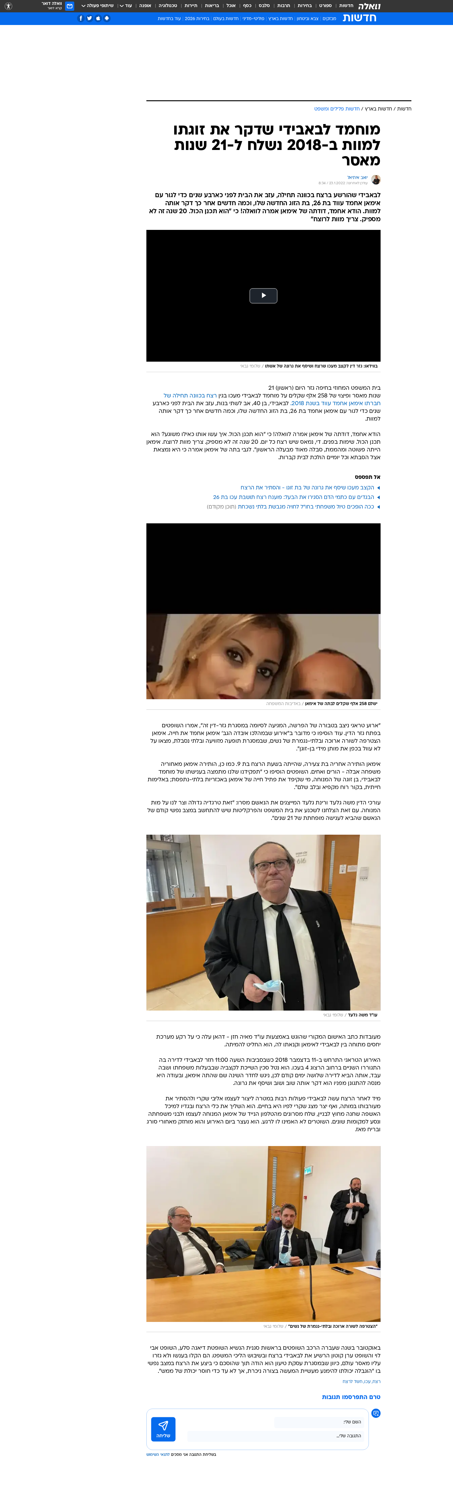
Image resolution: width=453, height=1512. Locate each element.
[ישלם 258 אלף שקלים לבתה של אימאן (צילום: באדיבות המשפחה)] (263, 616)
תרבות (283, 6)
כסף (247, 6)
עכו (367, 1382)
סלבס (264, 6)
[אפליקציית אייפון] (98, 18)
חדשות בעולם (226, 19)
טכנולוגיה (168, 6)
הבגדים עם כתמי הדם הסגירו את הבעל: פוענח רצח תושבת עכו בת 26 (293, 497)
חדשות (346, 6)
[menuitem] (342, 6)
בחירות (305, 6)
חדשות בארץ (280, 19)
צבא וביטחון (308, 19)
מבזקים (329, 19)
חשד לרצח (352, 1382)
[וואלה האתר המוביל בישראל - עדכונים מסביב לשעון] (369, 6)
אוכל (231, 6)
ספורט (325, 6)
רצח (377, 1382)
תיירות (191, 6)
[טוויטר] (89, 18)
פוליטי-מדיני (253, 19)
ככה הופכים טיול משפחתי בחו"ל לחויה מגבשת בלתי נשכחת (306, 507)
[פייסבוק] (81, 18)
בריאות (212, 6)
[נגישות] (8, 6)
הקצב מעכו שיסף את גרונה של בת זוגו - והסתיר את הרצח (307, 488)
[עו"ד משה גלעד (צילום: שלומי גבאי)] (263, 928)
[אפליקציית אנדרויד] (107, 18)
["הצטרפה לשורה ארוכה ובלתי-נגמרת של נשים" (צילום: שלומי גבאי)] (263, 1239)
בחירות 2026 (197, 19)
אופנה (145, 6)
